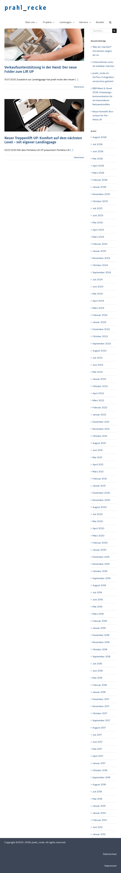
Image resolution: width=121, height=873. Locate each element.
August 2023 (99, 350)
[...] (76, 79)
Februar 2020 (100, 542)
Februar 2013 (100, 820)
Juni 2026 (98, 151)
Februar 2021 (100, 478)
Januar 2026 (99, 187)
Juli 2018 (97, 663)
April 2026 (98, 165)
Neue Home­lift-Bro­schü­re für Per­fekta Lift (103, 115)
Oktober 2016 (100, 770)
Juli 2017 (97, 734)
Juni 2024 (98, 286)
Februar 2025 (100, 244)
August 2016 (99, 784)
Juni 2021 (98, 450)
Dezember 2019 (101, 556)
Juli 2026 (98, 144)
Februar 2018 (100, 685)
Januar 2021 (99, 485)
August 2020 (100, 507)
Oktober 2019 (100, 571)
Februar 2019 (100, 621)
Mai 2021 (97, 457)
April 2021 (98, 464)
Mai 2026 (98, 158)
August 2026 (100, 137)
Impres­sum (110, 865)
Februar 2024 (100, 315)
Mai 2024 (98, 293)
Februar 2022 (100, 407)
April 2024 (98, 300)
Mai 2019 (97, 606)
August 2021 (99, 443)
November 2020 (101, 500)
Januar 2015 (99, 806)
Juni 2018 (98, 670)
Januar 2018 (99, 692)
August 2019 (99, 585)
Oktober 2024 (100, 265)
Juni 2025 (98, 215)
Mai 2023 (98, 372)
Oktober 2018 (100, 649)
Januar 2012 (99, 834)
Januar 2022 (99, 414)
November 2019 (101, 564)
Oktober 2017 (100, 713)
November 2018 (101, 642)
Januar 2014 (99, 813)
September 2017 (101, 720)
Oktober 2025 (100, 201)
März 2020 (98, 535)
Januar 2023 (99, 379)
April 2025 (98, 229)
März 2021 (98, 471)
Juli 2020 (98, 514)
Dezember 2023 (101, 329)
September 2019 (101, 578)
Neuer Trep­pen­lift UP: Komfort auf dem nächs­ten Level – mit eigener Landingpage (43, 140)
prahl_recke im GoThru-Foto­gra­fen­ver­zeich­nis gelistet (104, 77)
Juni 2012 (98, 827)
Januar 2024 (99, 322)
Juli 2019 (97, 592)
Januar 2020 (99, 549)
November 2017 (101, 706)
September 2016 (101, 777)
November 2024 (101, 258)
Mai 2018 (97, 677)
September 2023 (102, 343)
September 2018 (101, 656)
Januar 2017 (99, 763)
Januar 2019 (99, 628)
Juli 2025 (98, 208)
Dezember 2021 (101, 421)
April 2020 (98, 528)
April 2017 (98, 756)
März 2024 (98, 308)
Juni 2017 (98, 741)
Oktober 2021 (100, 436)
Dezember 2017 (101, 699)
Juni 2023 (98, 364)
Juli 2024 (98, 279)
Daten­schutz (110, 854)
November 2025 (101, 194)
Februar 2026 (100, 179)
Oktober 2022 (100, 386)
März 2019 (98, 613)
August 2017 (99, 727)
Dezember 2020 (101, 492)
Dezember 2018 (101, 635)
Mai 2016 (97, 798)
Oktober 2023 (100, 336)
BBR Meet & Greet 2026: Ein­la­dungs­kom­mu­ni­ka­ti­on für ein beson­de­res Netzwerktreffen (102, 96)
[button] (110, 22)
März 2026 (98, 172)
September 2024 (102, 272)
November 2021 (101, 428)
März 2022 (98, 400)
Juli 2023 (97, 357)
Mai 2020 (98, 521)
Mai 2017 (97, 749)
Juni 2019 (98, 599)
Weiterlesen (79, 87)
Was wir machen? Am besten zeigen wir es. (102, 50)
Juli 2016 (97, 791)
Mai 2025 (98, 222)
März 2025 (98, 236)
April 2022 (98, 393)
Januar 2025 (99, 251)
